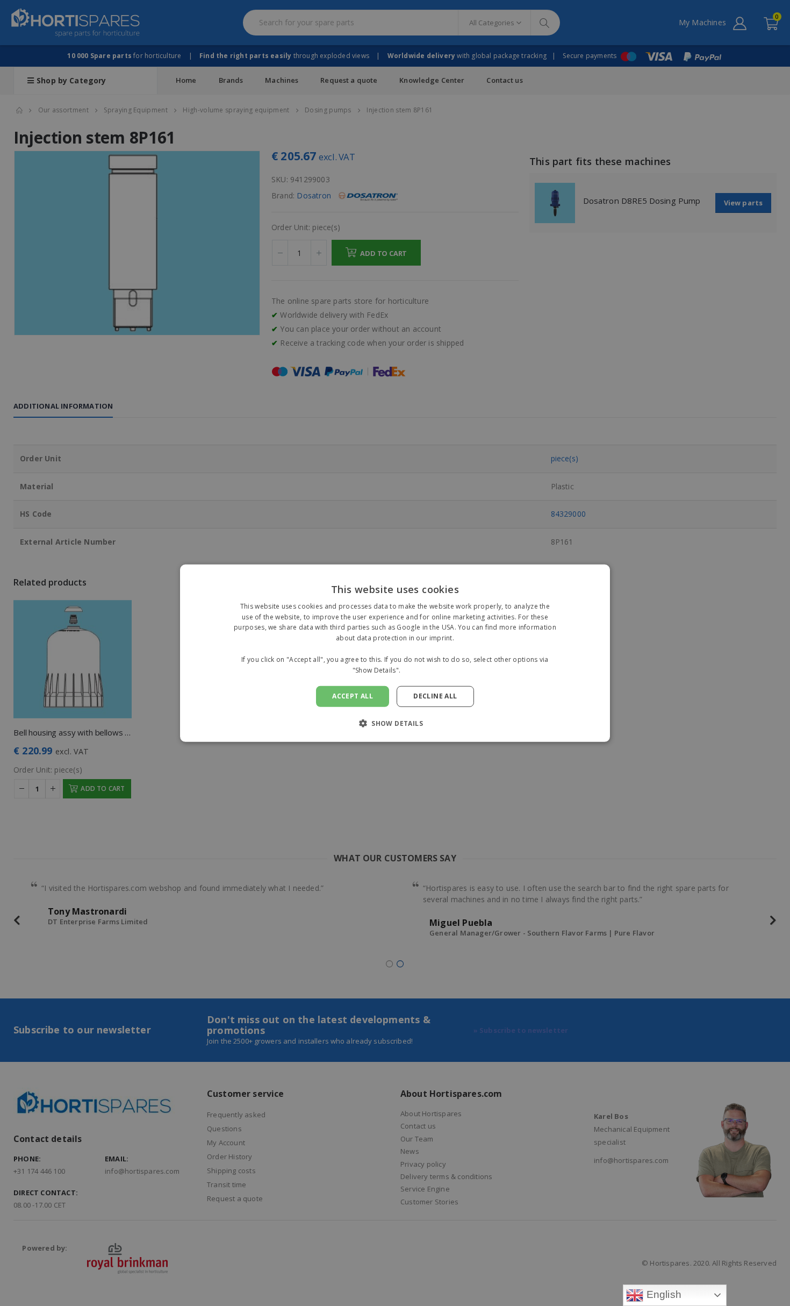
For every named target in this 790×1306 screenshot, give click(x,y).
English (662, 1294)
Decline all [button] (435, 696)
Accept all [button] (352, 696)
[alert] (395, 653)
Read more (420, 669)
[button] (395, 723)
